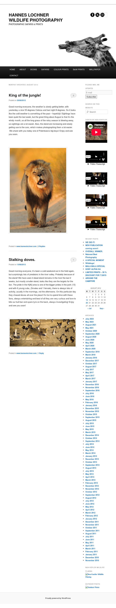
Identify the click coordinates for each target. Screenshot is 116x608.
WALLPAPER (94, 69)
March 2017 (90, 378)
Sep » (102, 308)
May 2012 (89, 506)
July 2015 (89, 423)
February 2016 (91, 402)
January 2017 (91, 381)
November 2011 (92, 524)
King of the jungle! (25, 95)
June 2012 (89, 503)
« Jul (89, 308)
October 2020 (91, 330)
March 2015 (90, 432)
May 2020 (89, 342)
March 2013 (90, 480)
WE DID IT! (90, 242)
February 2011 (91, 551)
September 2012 (92, 494)
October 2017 (91, 363)
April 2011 (89, 545)
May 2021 (89, 327)
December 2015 (92, 408)
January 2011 (91, 554)
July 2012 (89, 500)
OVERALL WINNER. (94, 251)
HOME (12, 69)
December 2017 (92, 360)
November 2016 (92, 387)
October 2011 (91, 527)
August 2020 (90, 336)
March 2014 (90, 453)
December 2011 (92, 521)
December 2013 (92, 459)
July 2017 (89, 369)
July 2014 (89, 444)
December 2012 (92, 485)
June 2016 (89, 396)
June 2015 (89, 426)
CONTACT (14, 75)
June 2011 (89, 539)
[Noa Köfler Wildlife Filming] (96, 577)
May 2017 (89, 372)
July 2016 (89, 393)
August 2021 (90, 324)
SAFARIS (45, 69)
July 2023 (89, 318)
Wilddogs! (89, 263)
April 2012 (89, 509)
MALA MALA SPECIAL (95, 266)
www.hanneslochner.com (26, 246)
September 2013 (92, 465)
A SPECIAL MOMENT (94, 260)
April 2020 (89, 345)
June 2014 (89, 447)
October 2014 (91, 438)
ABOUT (23, 69)
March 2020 (90, 348)
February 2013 (91, 482)
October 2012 (91, 491)
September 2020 (92, 333)
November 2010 (92, 560)
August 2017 (90, 366)
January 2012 (91, 518)
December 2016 (92, 384)
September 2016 (92, 390)
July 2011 (89, 536)
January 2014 (91, 456)
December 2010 (92, 557)
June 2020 (89, 339)
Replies (41, 246)
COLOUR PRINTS (61, 69)
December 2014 (92, 435)
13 (87, 300)
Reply (41, 353)
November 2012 (92, 488)
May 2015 (89, 429)
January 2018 (91, 357)
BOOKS (33, 69)
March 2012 (90, 512)
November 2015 (92, 411)
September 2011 (92, 530)
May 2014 (89, 450)
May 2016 (89, 399)
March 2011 (90, 548)
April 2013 (89, 477)
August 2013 (90, 468)
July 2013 (89, 471)
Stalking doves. (22, 259)
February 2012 (91, 515)
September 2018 (92, 351)
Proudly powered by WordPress (58, 598)
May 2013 (89, 474)
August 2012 (90, 497)
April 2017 (89, 375)
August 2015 (90, 420)
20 (87, 302)
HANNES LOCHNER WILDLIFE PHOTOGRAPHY (36, 17)
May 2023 (89, 321)
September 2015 (92, 417)
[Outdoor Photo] (92, 587)
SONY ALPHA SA (93, 269)
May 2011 (89, 542)
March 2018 (90, 354)
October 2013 (91, 462)
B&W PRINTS (79, 69)
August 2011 (90, 533)
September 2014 (92, 441)
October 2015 (91, 414)
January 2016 (91, 405)
